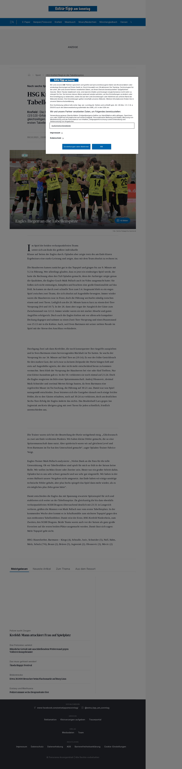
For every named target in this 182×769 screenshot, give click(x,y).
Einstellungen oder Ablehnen (76, 147)
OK (101, 147)
